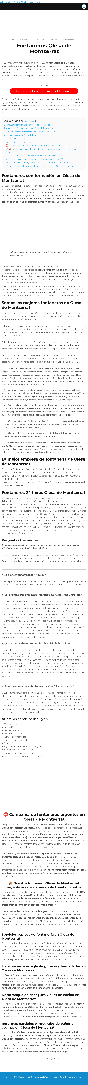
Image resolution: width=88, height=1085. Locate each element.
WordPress (44, 1080)
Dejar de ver (30, 121)
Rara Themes (65, 1076)
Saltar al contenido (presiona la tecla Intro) (20, 1)
